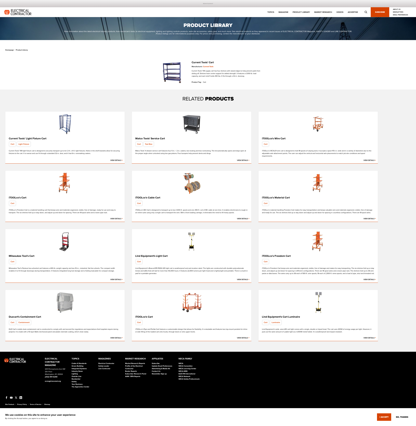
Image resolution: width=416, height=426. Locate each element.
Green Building (77, 366)
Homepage (9, 50)
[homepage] (17, 12)
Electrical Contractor (106, 363)
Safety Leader (103, 366)
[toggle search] (366, 12)
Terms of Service (35, 404)
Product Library (301, 12)
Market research (323, 12)
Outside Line (76, 376)
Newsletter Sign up (159, 374)
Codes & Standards (79, 363)
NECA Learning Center (187, 369)
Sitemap (47, 404)
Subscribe (380, 12)
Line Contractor (104, 369)
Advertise (353, 12)
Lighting (75, 374)
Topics (270, 12)
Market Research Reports (135, 363)
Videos (339, 12)
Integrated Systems (79, 369)
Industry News (77, 371)
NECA (181, 363)
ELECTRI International (187, 374)
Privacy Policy (22, 404)
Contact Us (156, 371)
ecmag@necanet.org (53, 381)
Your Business (77, 384)
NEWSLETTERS (398, 12)
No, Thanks (402, 417)
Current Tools (208, 66)
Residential (76, 379)
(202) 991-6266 (51, 377)
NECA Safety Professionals (189, 379)
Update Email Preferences (162, 366)
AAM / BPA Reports (132, 376)
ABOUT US (396, 9)
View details (116, 160)
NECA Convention (186, 366)
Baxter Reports (131, 371)
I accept (384, 417)
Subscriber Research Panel (135, 374)
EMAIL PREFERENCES (400, 15)
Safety (74, 382)
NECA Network (184, 376)
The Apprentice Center (80, 387)
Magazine (283, 12)
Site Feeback (9, 404)
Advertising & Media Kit (161, 369)
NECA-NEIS (183, 371)
